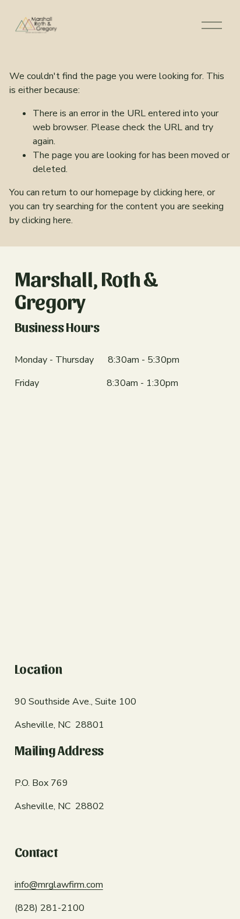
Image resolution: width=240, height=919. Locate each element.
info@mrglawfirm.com (59, 884)
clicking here (178, 192)
